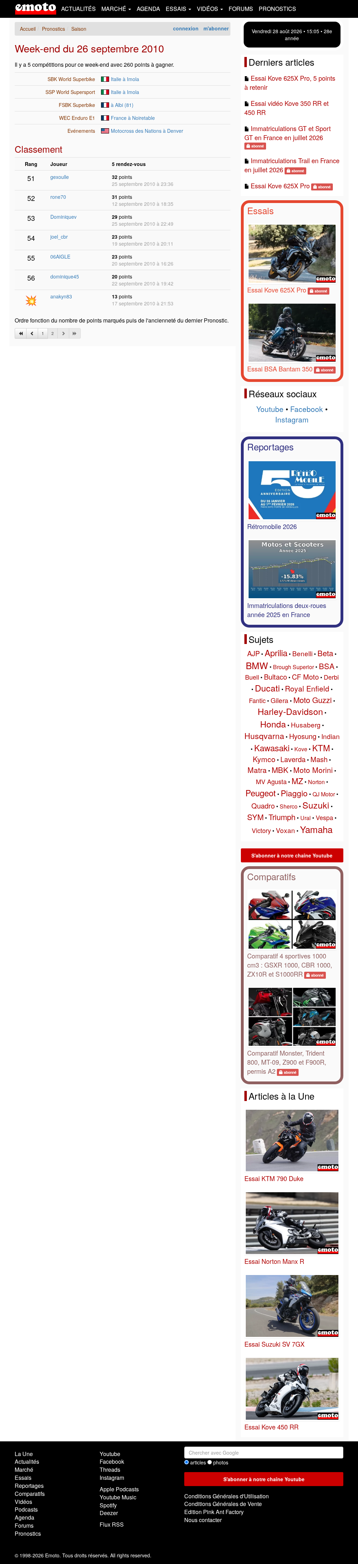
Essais (260, 210)
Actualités (78, 9)
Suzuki (315, 804)
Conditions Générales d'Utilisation (226, 1496)
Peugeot (260, 793)
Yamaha (316, 829)
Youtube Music (118, 1497)
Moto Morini (313, 770)
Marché (24, 1469)
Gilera (279, 700)
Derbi (331, 676)
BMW (257, 665)
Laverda (293, 759)
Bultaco (275, 677)
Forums (241, 9)
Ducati (267, 687)
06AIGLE (60, 256)
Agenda (148, 9)
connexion (186, 28)
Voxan (285, 830)
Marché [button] (114, 9)
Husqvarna (264, 735)
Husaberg (306, 724)
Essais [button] (177, 9)
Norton (316, 782)
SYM (255, 816)
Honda (273, 723)
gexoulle (59, 176)
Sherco (289, 806)
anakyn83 (61, 296)
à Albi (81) (122, 104)
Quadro (263, 806)
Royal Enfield (307, 688)
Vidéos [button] (208, 9)
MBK (280, 769)
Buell (252, 676)
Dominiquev (63, 216)
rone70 (58, 196)
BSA (327, 665)
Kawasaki (271, 747)
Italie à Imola (125, 78)
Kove (300, 749)
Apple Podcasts (119, 1489)
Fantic (257, 700)
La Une (24, 1454)
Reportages (270, 446)
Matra (257, 770)
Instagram (292, 419)
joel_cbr (59, 236)
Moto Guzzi (312, 699)
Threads (110, 1469)
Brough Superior (293, 667)
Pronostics (277, 9)
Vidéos (23, 1502)
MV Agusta (271, 781)
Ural (305, 818)
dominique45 (64, 276)
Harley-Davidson (290, 711)
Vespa (324, 817)
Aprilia (276, 652)
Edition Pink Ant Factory (214, 1512)
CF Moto (305, 677)
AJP (253, 653)
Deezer (109, 1513)
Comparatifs (271, 876)
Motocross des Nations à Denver (147, 130)
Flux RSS (112, 1524)
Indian (330, 736)
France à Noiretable (133, 117)
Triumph (281, 816)
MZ (297, 781)
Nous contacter (203, 1520)
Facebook (306, 409)
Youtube (270, 409)
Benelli (302, 653)
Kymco (264, 759)
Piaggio (294, 793)
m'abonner (216, 28)
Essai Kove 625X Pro (280, 185)
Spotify (108, 1505)
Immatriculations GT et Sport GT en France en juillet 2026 (287, 133)
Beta (325, 652)
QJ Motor (324, 794)
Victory (261, 830)
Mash (319, 759)
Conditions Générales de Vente (223, 1504)
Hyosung (302, 736)
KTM (321, 747)
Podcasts (26, 1509)
